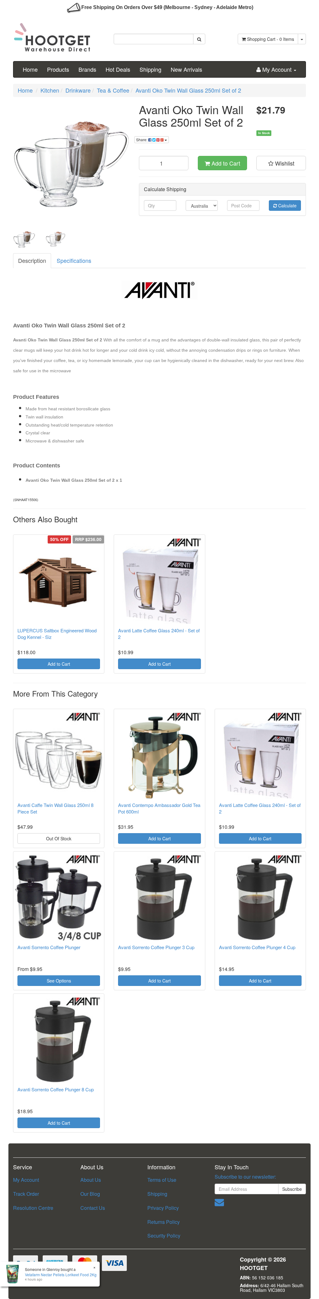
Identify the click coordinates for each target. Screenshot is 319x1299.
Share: (142, 139)
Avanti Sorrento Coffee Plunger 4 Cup (257, 947)
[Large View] (24, 239)
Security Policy (163, 1235)
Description (32, 260)
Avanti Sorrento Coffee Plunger (48, 947)
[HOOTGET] (52, 35)
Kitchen (49, 90)
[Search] (199, 39)
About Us (90, 1179)
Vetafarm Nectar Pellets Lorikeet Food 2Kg (61, 1274)
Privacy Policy (163, 1207)
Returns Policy (163, 1221)
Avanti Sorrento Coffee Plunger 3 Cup (156, 947)
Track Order (26, 1193)
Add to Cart (225, 163)
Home (30, 69)
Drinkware (78, 90)
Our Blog (90, 1193)
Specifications (74, 260)
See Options (59, 981)
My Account (26, 1179)
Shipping (150, 69)
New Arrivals (186, 69)
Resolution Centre (33, 1207)
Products (58, 69)
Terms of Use (161, 1179)
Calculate (287, 205)
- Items (270, 39)
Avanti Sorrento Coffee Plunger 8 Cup (55, 1089)
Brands (87, 69)
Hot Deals (118, 69)
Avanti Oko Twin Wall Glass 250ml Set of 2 (188, 90)
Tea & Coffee (113, 90)
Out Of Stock (58, 838)
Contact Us (92, 1207)
